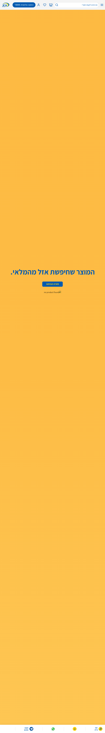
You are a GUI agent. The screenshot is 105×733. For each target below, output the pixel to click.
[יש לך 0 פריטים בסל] (51, 5)
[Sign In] (38, 5)
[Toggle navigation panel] (102, 5)
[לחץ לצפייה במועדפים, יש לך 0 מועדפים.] (45, 5)
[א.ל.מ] (6, 5)
